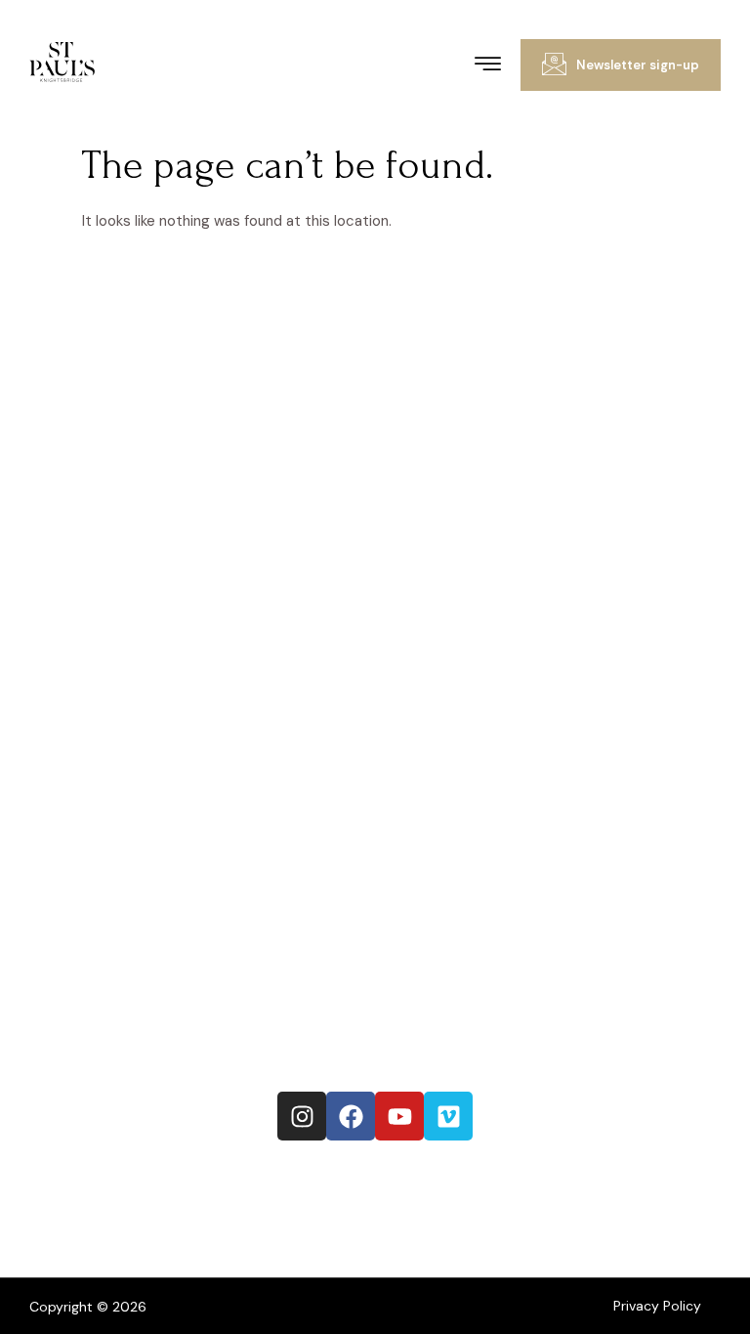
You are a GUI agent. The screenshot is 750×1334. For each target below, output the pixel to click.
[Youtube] (399, 1116)
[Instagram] (301, 1116)
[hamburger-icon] (488, 67)
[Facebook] (350, 1116)
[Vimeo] (448, 1116)
